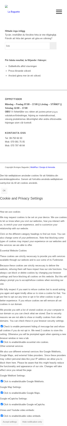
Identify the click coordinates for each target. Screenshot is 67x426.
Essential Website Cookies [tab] (13, 250)
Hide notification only (32, 422)
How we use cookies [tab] (10, 212)
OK (4, 190)
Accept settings (10, 422)
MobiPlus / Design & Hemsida (42, 167)
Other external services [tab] (11, 346)
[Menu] (57, 12)
